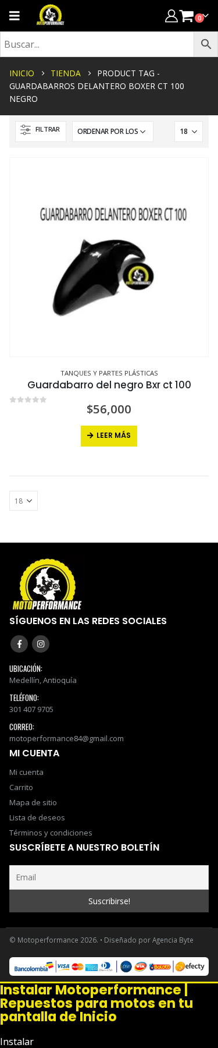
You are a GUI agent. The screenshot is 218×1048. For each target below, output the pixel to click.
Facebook (19, 644)
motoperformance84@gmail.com (66, 738)
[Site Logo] (50, 15)
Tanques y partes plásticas (109, 373)
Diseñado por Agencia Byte (149, 939)
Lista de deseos (37, 817)
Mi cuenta (26, 772)
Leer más (114, 435)
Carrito (21, 787)
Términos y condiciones (50, 832)
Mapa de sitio (33, 802)
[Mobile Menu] (18, 16)
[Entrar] (171, 15)
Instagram (40, 644)
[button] (40, 131)
